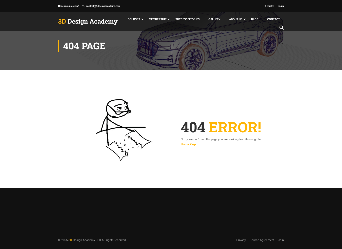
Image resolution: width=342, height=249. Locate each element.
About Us (235, 19)
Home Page (188, 144)
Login (281, 6)
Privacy (241, 240)
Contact (273, 19)
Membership (158, 19)
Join (281, 240)
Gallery (214, 19)
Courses (134, 19)
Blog (254, 19)
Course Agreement (262, 240)
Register (269, 6)
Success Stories (187, 19)
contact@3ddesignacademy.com (103, 6)
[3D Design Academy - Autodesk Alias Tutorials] (88, 21)
